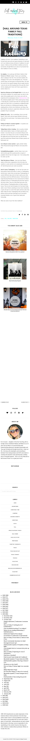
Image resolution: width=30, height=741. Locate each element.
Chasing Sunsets (15, 516)
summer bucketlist (15, 575)
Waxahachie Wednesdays (15, 568)
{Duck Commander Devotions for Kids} (15, 641)
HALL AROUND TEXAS (11, 739)
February (6, 692)
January (6, 694)
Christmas (15, 520)
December (7, 616)
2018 (3, 608)
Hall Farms (15, 533)
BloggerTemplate (24, 739)
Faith (15, 523)
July (5, 682)
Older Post (24, 402)
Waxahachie (15, 564)
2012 (3, 699)
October (6, 619)
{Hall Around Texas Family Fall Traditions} (15, 657)
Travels (15, 558)
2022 (3, 601)
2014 (3, 695)
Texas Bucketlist (15, 551)
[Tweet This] (19, 214)
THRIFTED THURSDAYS (15, 544)
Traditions (15, 218)
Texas (15, 547)
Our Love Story (15, 537)
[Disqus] (15, 338)
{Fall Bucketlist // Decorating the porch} (15, 677)
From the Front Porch (15, 530)
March (5, 690)
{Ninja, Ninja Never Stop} (10, 669)
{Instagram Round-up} (10, 643)
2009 (3, 705)
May (5, 686)
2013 (3, 697)
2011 (3, 701)
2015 (3, 614)
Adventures (15, 506)
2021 (3, 603)
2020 (3, 604)
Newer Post (5, 402)
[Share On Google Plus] (25, 214)
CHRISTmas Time (15, 509)
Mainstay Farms (23, 98)
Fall (5, 218)
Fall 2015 (9, 218)
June (5, 684)
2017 (3, 610)
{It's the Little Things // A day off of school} (16, 671)
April (5, 688)
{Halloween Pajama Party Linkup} (13, 634)
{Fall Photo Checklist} (10, 655)
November (7, 618)
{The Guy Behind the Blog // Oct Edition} (15, 628)
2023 (3, 599)
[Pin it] (28, 214)
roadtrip (15, 571)
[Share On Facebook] (22, 214)
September (7, 679)
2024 (3, 597)
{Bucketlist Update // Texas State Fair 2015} (16, 659)
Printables (15, 540)
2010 (3, 703)
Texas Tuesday (15, 554)
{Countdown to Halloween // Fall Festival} (15, 635)
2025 (15, 503)
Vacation (15, 561)
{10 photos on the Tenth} (11, 664)
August (6, 680)
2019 (3, 606)
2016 (3, 612)
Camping (15, 513)
